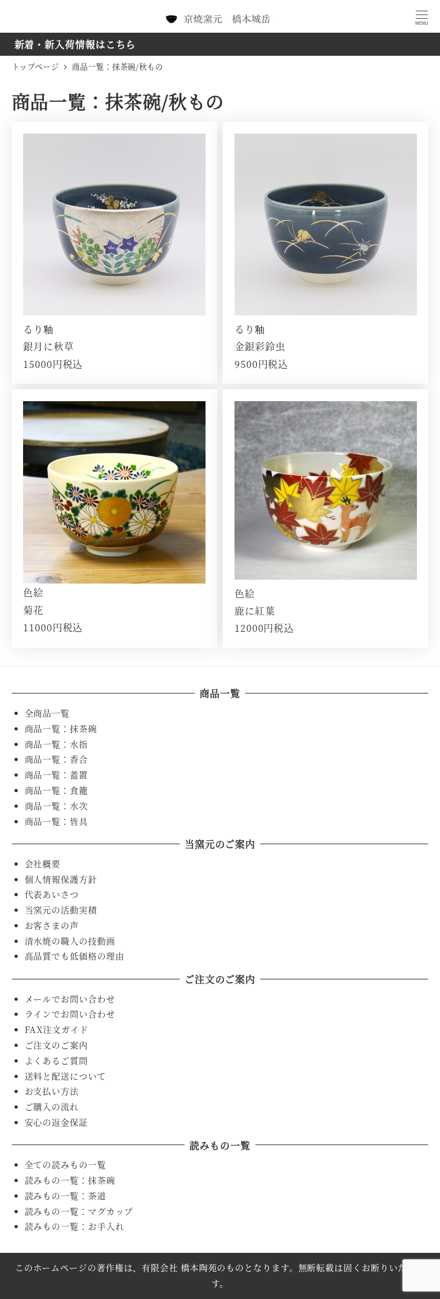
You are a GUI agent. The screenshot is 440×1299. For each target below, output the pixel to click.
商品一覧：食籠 (56, 790)
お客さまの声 (52, 925)
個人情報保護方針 (61, 879)
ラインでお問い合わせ (70, 1014)
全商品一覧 (47, 713)
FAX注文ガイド (57, 1029)
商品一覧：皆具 (56, 821)
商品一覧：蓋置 (56, 775)
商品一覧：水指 (56, 744)
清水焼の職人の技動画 (70, 941)
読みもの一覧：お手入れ (74, 1226)
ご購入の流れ (52, 1107)
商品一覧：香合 (56, 759)
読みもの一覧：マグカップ (79, 1211)
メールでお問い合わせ (70, 999)
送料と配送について (65, 1076)
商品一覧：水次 (56, 806)
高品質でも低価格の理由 (74, 956)
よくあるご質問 (56, 1060)
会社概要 (43, 864)
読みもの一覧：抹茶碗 (70, 1180)
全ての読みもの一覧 (65, 1164)
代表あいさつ (52, 894)
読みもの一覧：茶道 (65, 1196)
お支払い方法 (52, 1091)
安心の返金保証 (56, 1122)
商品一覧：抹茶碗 (61, 728)
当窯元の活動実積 (61, 910)
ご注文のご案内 (56, 1045)
